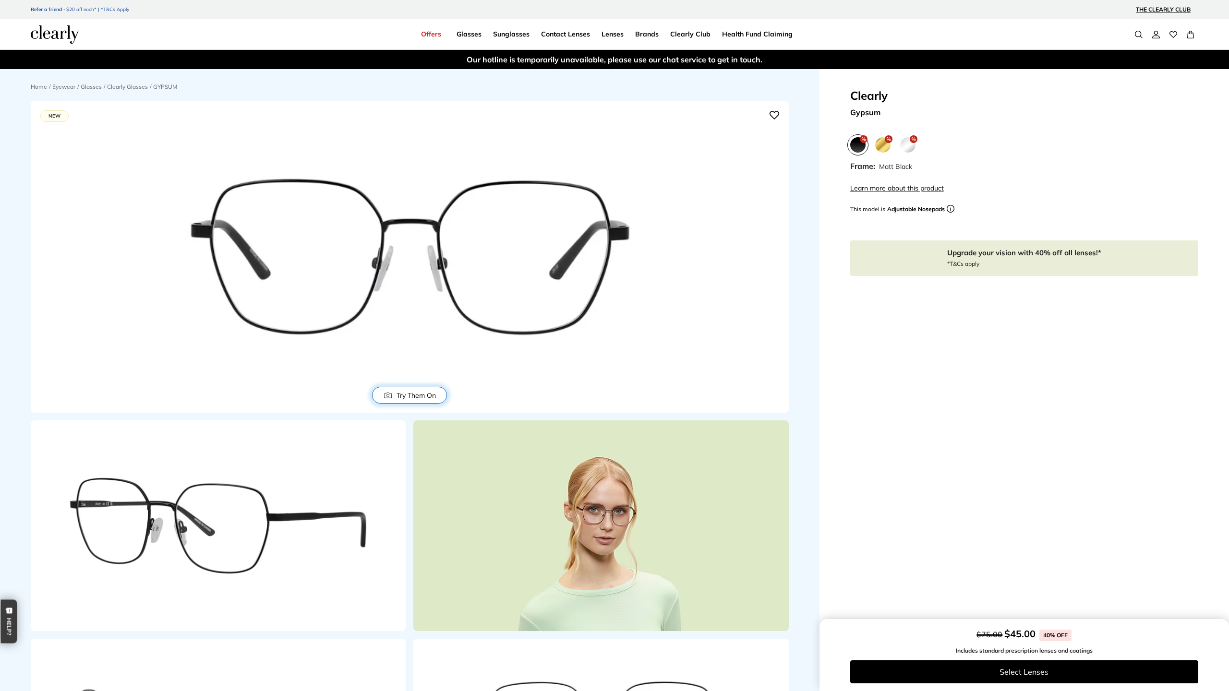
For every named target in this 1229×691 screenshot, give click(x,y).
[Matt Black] (858, 145)
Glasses (91, 86)
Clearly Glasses (127, 86)
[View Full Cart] (1190, 34)
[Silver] (908, 145)
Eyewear (63, 86)
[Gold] (883, 145)
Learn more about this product (897, 188)
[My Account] (1156, 34)
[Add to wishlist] (774, 115)
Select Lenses (1024, 672)
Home (39, 86)
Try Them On (416, 395)
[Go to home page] (55, 34)
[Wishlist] (1173, 34)
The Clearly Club (1163, 9)
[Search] (1138, 34)
